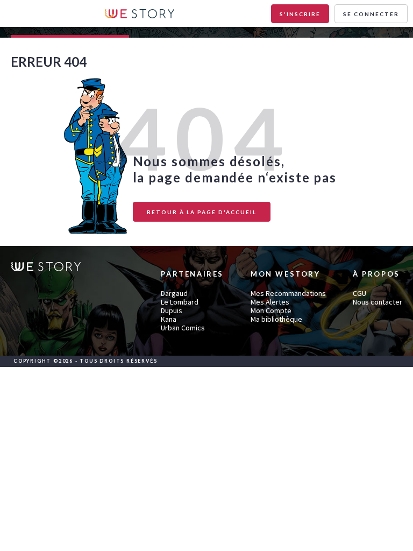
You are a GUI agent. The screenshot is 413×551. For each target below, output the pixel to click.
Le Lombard (179, 302)
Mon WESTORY (286, 274)
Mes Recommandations (288, 293)
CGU (359, 293)
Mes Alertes (270, 302)
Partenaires (192, 274)
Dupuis (171, 310)
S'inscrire (300, 14)
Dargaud (174, 293)
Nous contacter (377, 302)
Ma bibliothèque (276, 319)
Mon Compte (271, 310)
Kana (168, 319)
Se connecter (371, 14)
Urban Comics (183, 328)
